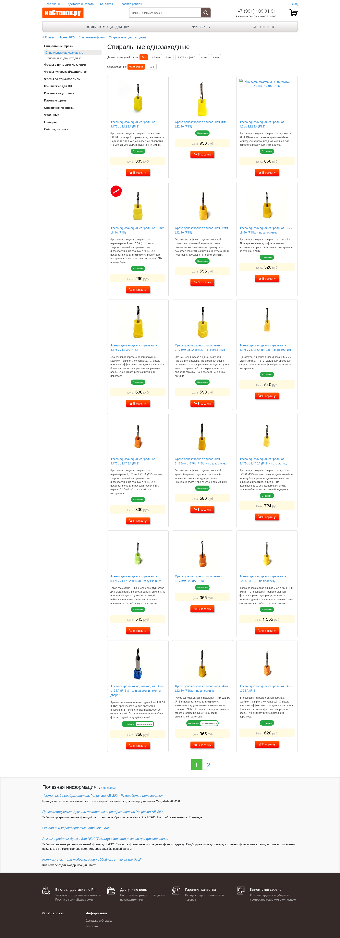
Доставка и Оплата (81, 4)
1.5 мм (156, 57)
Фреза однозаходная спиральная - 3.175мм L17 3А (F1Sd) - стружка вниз (135, 578)
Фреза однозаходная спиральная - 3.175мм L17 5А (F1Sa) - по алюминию (200, 461)
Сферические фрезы (59, 107)
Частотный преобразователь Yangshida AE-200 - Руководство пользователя (103, 795)
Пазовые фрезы (55, 100)
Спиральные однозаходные (64, 52)
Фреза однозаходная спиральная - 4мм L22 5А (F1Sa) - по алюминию (201, 688)
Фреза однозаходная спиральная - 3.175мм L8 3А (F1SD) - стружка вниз (200, 347)
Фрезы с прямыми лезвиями (65, 64)
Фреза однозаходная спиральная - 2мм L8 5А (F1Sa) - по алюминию (265, 230)
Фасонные (51, 115)
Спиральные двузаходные (63, 58)
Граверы (50, 122)
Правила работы (130, 4)
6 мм (216, 57)
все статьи (108, 787)
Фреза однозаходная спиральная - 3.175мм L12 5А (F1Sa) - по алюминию (265, 347)
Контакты (106, 4)
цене (151, 67)
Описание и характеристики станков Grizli (76, 827)
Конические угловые (59, 93)
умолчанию (136, 67)
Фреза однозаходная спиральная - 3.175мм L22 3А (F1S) (198, 578)
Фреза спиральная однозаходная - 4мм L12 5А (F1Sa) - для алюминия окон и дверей (136, 690)
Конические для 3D (58, 86)
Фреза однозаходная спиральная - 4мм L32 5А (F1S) (265, 688)
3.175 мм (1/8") (186, 57)
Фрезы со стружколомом (62, 79)
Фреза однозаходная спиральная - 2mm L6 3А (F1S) (137, 230)
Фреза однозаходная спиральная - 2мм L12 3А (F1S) (201, 230)
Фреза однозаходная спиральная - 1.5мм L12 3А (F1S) (262, 124)
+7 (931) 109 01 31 (256, 10)
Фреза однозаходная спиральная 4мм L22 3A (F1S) (200, 124)
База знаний (53, 4)
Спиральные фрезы (58, 46)
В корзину (139, 172)
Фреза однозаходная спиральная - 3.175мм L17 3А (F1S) (133, 461)
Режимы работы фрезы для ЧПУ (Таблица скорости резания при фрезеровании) (105, 838)
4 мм (204, 57)
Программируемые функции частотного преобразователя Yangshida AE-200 (102, 811)
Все (143, 57)
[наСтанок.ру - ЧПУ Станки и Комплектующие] (63, 13)
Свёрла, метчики (56, 129)
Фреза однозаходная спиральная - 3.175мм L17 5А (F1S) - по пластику (263, 461)
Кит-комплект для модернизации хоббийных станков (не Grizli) (92, 859)
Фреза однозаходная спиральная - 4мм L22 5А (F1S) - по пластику (265, 578)
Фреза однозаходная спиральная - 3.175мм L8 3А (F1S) (133, 347)
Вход (294, 4)
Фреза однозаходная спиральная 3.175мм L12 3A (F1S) (132, 124)
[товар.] (293, 12)
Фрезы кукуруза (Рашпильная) (66, 71)
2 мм (169, 57)
